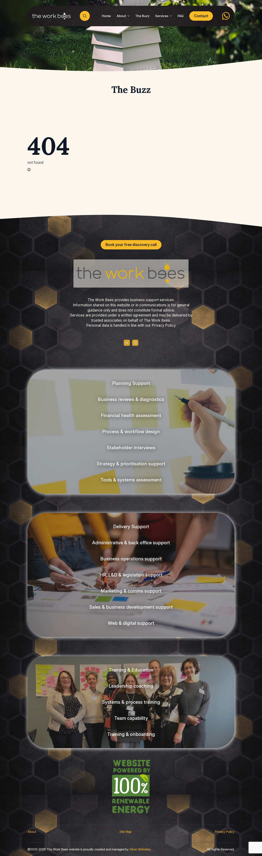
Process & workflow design (131, 431)
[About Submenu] (129, 16)
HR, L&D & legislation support (131, 575)
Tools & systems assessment (131, 480)
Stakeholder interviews (131, 447)
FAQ (181, 16)
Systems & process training (131, 702)
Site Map (125, 832)
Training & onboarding (131, 734)
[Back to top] (9, 846)
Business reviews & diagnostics (131, 399)
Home (106, 16)
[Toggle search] (85, 16)
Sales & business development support (131, 607)
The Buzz (142, 16)
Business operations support (131, 559)
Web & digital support (131, 623)
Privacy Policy (225, 832)
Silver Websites (140, 849)
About (121, 16)
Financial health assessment (131, 415)
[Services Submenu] (171, 16)
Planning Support (131, 383)
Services (161, 16)
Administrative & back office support (131, 542)
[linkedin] (127, 343)
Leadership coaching (131, 686)
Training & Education (131, 670)
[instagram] (135, 343)
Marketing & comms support (131, 591)
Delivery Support (131, 526)
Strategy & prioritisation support (131, 464)
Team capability (131, 718)
